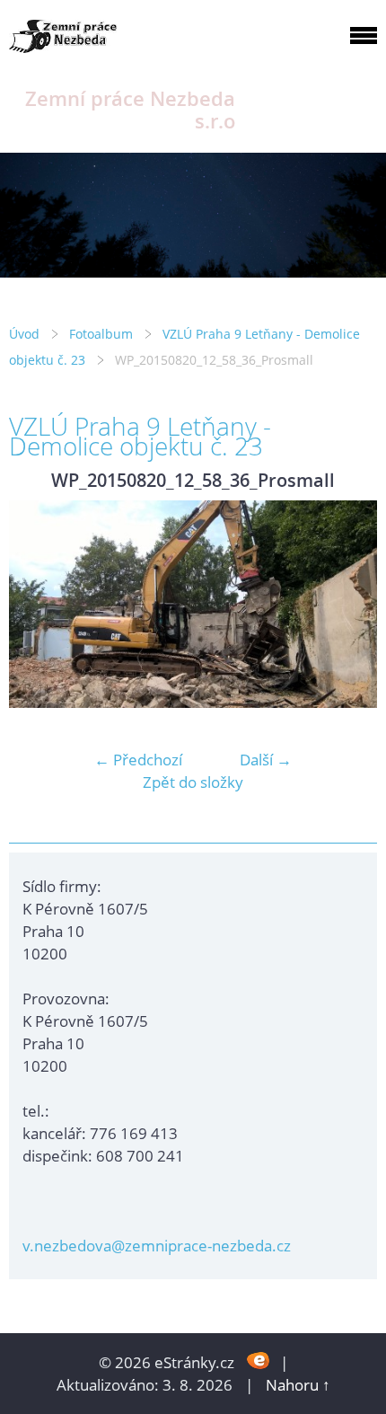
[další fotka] (348, 604)
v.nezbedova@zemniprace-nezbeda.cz (156, 1245)
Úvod (24, 333)
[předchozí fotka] (38, 604)
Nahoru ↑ (298, 1384)
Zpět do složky (193, 782)
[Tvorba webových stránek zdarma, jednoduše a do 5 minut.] (259, 1360)
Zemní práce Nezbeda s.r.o (130, 109)
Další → (266, 759)
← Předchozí (138, 759)
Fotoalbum (101, 333)
